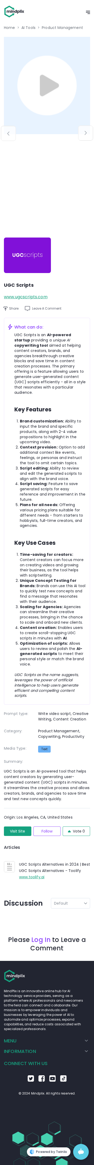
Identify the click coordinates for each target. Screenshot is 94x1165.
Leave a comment (46, 308)
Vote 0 (79, 831)
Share (14, 308)
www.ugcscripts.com (26, 297)
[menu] (47, 1046)
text (44, 749)
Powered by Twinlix (51, 1151)
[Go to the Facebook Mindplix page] (41, 1080)
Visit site (17, 831)
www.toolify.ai (31, 877)
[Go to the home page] (14, 12)
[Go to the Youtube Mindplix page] (52, 1080)
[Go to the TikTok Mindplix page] (63, 1080)
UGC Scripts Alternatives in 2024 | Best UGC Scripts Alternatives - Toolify (54, 867)
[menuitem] (46, 1041)
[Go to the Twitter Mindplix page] (31, 1080)
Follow (47, 831)
